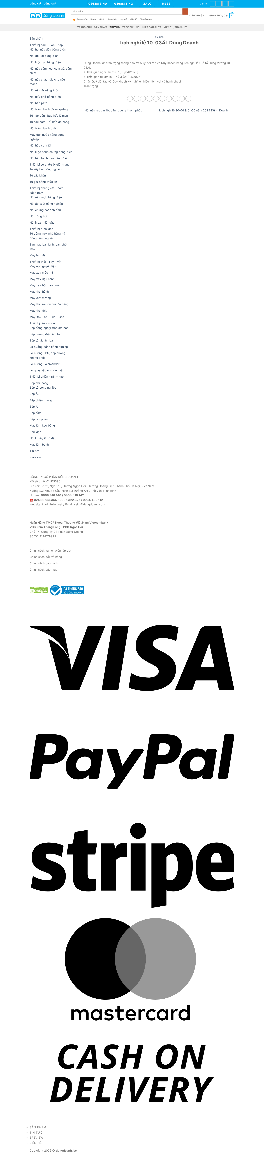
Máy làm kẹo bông (42, 425)
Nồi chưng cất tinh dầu (45, 210)
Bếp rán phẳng (39, 419)
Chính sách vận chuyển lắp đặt (50, 550)
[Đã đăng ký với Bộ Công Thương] (66, 590)
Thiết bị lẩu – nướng (43, 323)
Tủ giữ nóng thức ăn (43, 182)
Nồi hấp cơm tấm (41, 145)
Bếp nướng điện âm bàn (46, 334)
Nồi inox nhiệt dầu (42, 222)
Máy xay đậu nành (42, 279)
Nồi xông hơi (38, 216)
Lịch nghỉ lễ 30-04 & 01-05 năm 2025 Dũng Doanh (194, 110)
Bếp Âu (34, 394)
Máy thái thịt (38, 310)
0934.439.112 (93, 500)
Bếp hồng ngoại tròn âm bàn (49, 328)
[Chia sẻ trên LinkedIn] (175, 99)
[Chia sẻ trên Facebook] (130, 99)
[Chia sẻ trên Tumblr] (182, 99)
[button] (197, 15)
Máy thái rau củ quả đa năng (49, 304)
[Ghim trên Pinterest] (162, 99)
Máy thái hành (39, 291)
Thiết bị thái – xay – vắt (45, 261)
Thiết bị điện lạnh (41, 229)
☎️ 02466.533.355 (43, 500)
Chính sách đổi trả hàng (46, 557)
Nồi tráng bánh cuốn (43, 128)
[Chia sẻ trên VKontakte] (169, 99)
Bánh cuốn (82, 19)
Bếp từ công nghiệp (43, 387)
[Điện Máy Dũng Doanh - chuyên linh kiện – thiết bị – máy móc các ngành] (48, 16)
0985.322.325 (70, 500)
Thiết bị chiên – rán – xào (47, 376)
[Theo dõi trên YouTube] (231, 3)
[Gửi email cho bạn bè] (156, 99)
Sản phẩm (100, 27)
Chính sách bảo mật (43, 569)
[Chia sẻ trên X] (136, 99)
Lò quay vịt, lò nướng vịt (46, 370)
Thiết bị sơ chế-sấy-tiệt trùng (50, 164)
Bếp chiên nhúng (41, 400)
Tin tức (115, 27)
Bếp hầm (35, 413)
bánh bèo (112, 19)
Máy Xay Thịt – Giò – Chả (47, 317)
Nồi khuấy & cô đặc (43, 438)
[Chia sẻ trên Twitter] (143, 99)
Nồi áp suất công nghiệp (46, 203)
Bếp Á (34, 406)
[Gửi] (185, 11)
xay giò (123, 19)
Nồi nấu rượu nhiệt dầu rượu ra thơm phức (113, 110)
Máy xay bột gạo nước (45, 285)
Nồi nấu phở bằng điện (45, 96)
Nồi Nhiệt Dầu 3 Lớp (148, 27)
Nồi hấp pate (38, 103)
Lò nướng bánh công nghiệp (49, 347)
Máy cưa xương (40, 298)
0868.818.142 (74, 495)
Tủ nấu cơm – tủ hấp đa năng (49, 122)
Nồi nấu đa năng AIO (44, 90)
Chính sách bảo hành (44, 563)
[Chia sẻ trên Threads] (149, 99)
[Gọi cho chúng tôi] (225, 3)
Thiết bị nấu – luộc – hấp (46, 45)
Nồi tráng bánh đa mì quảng (49, 109)
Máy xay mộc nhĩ (41, 272)
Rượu (93, 19)
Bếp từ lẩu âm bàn (42, 340)
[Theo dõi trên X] (219, 3)
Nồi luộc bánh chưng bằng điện (51, 152)
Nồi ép (102, 19)
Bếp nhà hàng (39, 383)
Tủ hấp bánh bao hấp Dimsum (50, 115)
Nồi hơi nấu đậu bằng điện (48, 49)
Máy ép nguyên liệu (43, 266)
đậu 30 (133, 19)
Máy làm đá (37, 255)
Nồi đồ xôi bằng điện (44, 56)
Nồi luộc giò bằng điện (45, 62)
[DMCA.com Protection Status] (39, 590)
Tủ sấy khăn (38, 175)
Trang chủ (84, 27)
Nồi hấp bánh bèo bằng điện (49, 158)
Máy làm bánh (39, 444)
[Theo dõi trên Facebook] (213, 3)
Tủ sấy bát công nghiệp (46, 169)
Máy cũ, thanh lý (175, 27)
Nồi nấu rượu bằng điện (46, 197)
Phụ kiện (35, 432)
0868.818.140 (51, 495)
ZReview (127, 27)
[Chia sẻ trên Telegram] (188, 99)
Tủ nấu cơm (146, 19)
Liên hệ (203, 3)
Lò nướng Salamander (44, 364)
